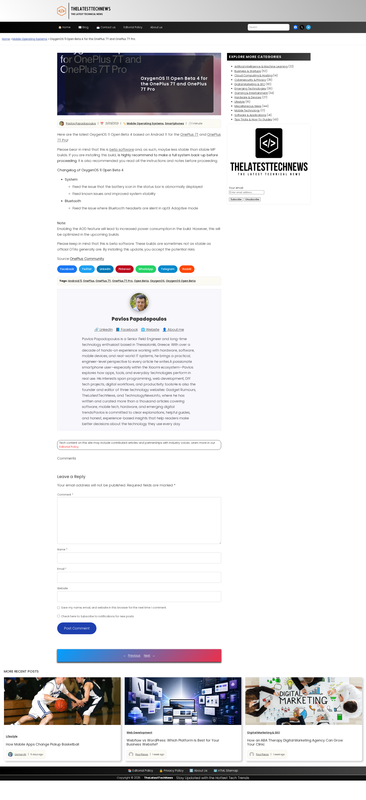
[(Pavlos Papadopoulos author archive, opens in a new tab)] (139, 310)
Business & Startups (247, 71)
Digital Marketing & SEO (249, 84)
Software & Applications (250, 115)
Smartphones (174, 123)
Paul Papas (141, 754)
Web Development (139, 732)
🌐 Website (150, 329)
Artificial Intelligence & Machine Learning (261, 66)
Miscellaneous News (247, 106)
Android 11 (75, 281)
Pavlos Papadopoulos (81, 123)
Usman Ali (20, 754)
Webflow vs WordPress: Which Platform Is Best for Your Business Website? (173, 742)
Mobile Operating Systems (29, 39)
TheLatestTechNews (158, 778)
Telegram (167, 269)
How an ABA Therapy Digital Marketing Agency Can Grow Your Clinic (295, 742)
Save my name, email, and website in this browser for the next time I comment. (114, 607)
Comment (65, 494)
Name (62, 549)
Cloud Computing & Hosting (253, 75)
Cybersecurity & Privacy (250, 80)
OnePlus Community (87, 258)
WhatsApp (146, 269)
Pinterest (125, 269)
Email (61, 569)
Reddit (186, 269)
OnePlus (88, 281)
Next (147, 655)
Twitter (87, 269)
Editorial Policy (69, 447)
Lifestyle (239, 102)
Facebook (67, 269)
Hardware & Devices (247, 97)
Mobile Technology (247, 110)
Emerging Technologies (250, 88)
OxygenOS (157, 281)
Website (62, 588)
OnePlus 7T (189, 134)
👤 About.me (173, 329)
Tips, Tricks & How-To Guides (253, 119)
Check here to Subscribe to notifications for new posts (97, 616)
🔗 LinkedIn (103, 329)
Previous (134, 655)
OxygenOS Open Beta (181, 281)
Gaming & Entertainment (251, 93)
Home (6, 39)
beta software (121, 149)
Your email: (236, 188)
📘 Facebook (127, 329)
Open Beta (141, 281)
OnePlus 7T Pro (122, 281)
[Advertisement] (100, 84)
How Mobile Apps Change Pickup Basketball (42, 744)
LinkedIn (105, 269)
